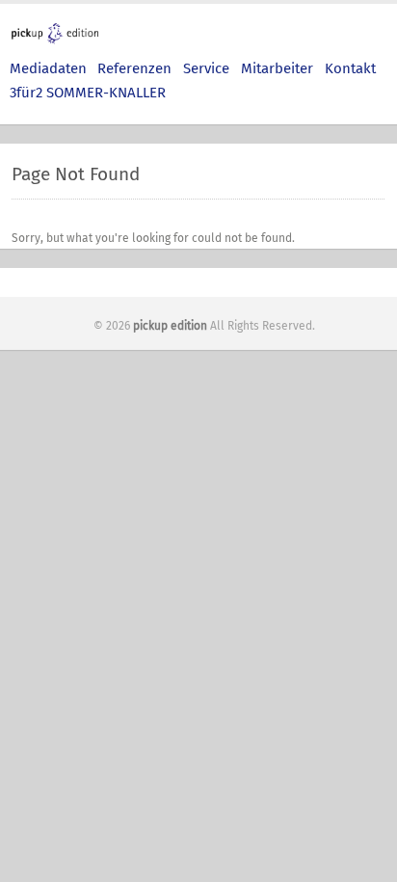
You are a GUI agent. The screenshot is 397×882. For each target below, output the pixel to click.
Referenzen (134, 68)
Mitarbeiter (277, 68)
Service (206, 68)
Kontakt (350, 68)
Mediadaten (48, 68)
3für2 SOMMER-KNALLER (88, 92)
